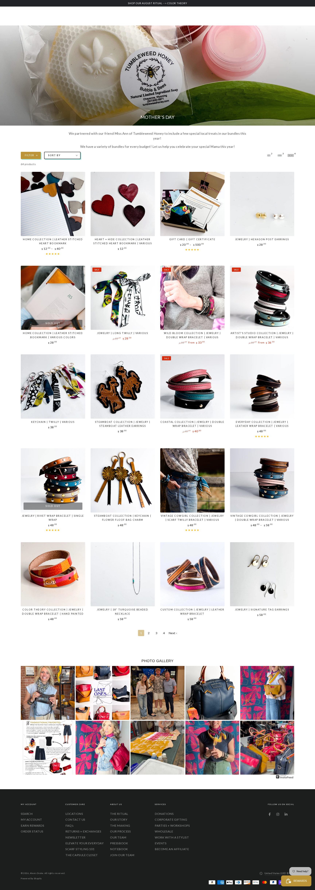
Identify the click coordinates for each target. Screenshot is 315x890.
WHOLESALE (164, 831)
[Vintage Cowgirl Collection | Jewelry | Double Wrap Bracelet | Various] (262, 480)
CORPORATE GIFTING (171, 819)
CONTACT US (75, 819)
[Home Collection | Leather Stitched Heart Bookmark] (53, 204)
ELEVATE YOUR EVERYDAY (84, 843)
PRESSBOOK (119, 843)
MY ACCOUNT (31, 819)
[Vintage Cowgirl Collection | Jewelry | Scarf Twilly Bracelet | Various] (192, 480)
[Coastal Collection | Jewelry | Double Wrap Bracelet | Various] (192, 386)
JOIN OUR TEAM (122, 855)
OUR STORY (118, 819)
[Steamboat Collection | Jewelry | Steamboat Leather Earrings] (123, 386)
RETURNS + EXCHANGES (83, 831)
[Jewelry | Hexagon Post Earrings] (262, 204)
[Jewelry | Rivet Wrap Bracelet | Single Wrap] (53, 480)
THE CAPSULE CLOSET (81, 855)
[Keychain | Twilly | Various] (53, 386)
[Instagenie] (284, 778)
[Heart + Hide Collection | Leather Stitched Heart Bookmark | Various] (123, 204)
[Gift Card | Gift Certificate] (192, 204)
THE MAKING (120, 825)
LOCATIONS (74, 813)
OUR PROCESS (120, 831)
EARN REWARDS (32, 825)
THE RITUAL (119, 813)
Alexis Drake (36, 873)
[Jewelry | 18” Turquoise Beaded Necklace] (123, 574)
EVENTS (161, 843)
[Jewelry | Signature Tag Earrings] (262, 574)
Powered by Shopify (31, 878)
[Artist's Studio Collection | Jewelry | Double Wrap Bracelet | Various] (262, 298)
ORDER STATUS (32, 831)
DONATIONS (164, 813)
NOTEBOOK (119, 849)
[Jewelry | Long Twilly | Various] (123, 298)
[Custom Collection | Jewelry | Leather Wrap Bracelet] (192, 574)
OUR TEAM (118, 837)
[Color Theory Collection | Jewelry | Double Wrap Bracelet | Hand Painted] (53, 574)
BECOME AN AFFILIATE (172, 849)
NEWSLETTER (75, 837)
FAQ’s (69, 825)
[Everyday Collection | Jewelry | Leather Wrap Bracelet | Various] (262, 386)
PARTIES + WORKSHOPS (172, 825)
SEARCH (27, 813)
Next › (173, 633)
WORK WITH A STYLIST (172, 837)
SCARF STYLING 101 (79, 849)
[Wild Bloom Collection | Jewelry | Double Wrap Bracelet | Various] (192, 298)
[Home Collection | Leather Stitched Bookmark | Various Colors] (53, 298)
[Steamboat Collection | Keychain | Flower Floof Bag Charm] (123, 480)
